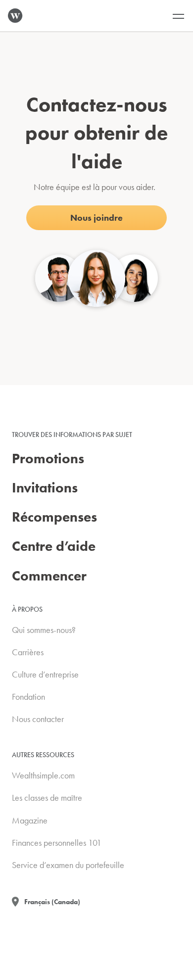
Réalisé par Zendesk (152, 960)
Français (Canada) (52, 901)
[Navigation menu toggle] (178, 15)
